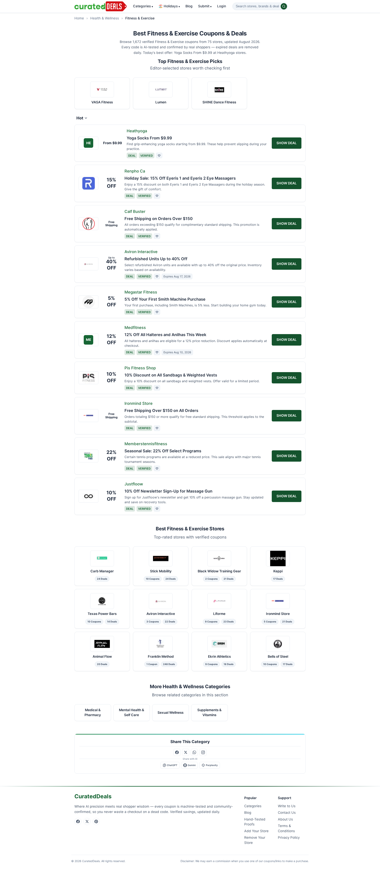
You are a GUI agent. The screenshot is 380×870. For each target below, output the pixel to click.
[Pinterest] (96, 821)
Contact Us (287, 813)
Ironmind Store (138, 403)
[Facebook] (78, 821)
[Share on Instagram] (203, 752)
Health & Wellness (104, 18)
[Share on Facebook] (176, 752)
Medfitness (135, 327)
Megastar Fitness (140, 292)
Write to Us (286, 806)
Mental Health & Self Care (131, 712)
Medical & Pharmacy (93, 712)
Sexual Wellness (170, 713)
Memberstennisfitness (145, 443)
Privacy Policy (289, 838)
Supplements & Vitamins (209, 712)
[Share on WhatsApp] (194, 752)
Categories (143, 6)
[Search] (284, 6)
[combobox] (260, 6)
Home (79, 18)
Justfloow (133, 484)
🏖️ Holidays (169, 6)
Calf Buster (134, 211)
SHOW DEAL (286, 143)
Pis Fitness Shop (140, 368)
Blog (189, 6)
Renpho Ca (134, 171)
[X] (87, 821)
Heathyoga (137, 131)
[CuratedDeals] (100, 6)
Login (221, 6)
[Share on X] (185, 752)
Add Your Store (256, 831)
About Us (285, 819)
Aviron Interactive (141, 251)
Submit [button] (205, 6)
